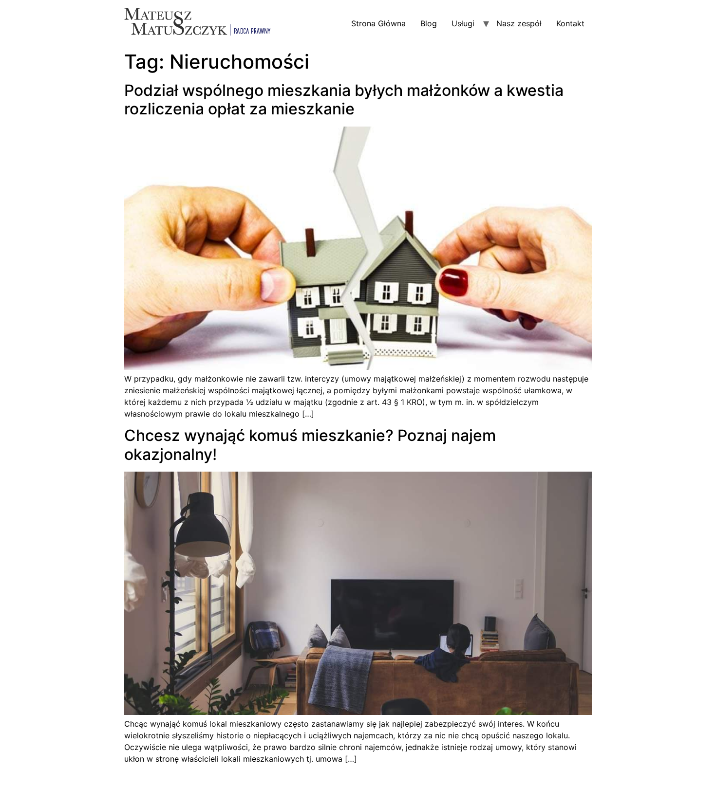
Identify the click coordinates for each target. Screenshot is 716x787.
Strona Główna (378, 23)
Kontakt (570, 23)
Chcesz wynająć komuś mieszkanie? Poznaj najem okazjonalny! (310, 444)
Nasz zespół (519, 23)
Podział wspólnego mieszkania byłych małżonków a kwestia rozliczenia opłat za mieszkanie (344, 99)
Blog (428, 23)
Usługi (463, 23)
